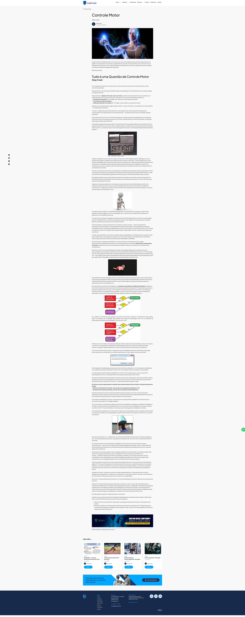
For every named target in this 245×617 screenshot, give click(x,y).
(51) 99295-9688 (115, 604)
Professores (153, 2)
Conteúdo (124, 2)
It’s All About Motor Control (107, 529)
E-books (147, 2)
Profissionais (133, 2)
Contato (159, 2)
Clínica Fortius (100, 603)
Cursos (117, 2)
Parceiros (139, 2)
